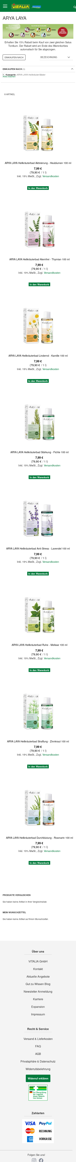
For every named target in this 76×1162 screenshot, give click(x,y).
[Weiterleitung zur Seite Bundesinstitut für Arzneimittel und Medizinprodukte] (38, 1099)
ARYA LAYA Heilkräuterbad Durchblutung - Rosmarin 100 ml (39, 837)
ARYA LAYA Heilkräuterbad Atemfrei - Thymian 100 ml (39, 259)
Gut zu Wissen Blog (38, 984)
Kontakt (38, 969)
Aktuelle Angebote (38, 976)
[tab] (38, 74)
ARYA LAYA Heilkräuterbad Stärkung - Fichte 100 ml (39, 452)
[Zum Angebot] (38, 31)
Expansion (38, 1007)
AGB (38, 1054)
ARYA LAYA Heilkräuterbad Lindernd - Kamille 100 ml (38, 355)
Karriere (38, 999)
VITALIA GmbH (38, 961)
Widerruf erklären (38, 1078)
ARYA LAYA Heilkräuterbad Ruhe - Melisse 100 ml (39, 645)
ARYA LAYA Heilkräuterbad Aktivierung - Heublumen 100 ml (38, 163)
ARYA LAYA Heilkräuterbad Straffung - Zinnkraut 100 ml (38, 741)
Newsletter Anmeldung (38, 991)
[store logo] (26, 6)
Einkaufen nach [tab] (14, 57)
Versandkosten (50, 176)
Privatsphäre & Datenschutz (38, 1061)
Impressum (38, 1014)
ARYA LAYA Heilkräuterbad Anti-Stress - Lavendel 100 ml (38, 548)
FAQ (38, 1046)
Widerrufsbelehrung (38, 1069)
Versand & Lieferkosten (38, 1039)
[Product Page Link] (38, 133)
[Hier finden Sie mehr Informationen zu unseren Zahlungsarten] (38, 1142)
